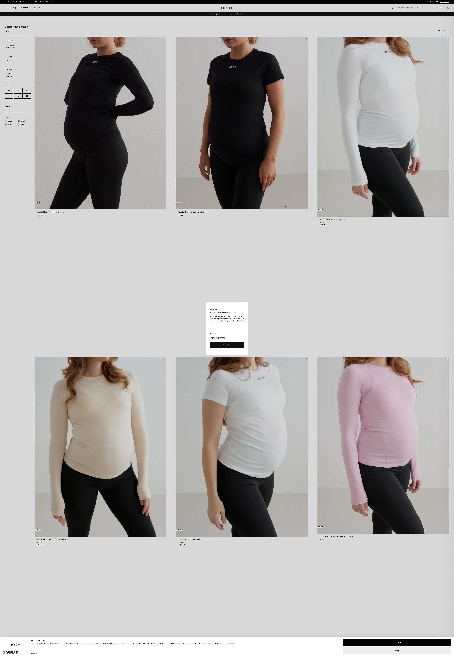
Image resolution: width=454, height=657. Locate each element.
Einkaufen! (227, 345)
